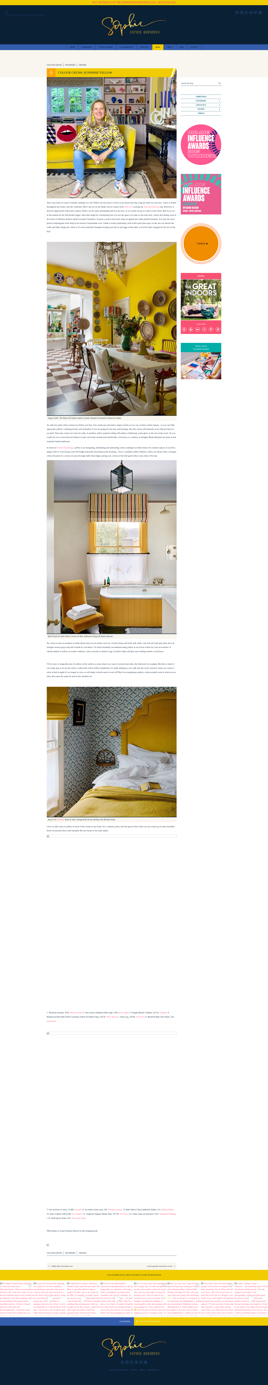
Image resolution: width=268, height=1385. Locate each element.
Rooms (201, 109)
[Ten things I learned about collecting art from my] (17, 1299)
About (142, 1370)
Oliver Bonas (111, 1017)
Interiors (70, 65)
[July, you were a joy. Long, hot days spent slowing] (184, 1299)
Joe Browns (51, 1021)
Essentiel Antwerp (152, 207)
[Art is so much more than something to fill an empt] (151, 1299)
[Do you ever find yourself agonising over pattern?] (50, 1299)
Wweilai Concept (115, 1210)
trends (82, 65)
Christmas (201, 97)
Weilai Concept (76, 1013)
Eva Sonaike (77, 1214)
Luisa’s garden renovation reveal (159, 1266)
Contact (134, 1370)
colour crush (54, 65)
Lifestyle (201, 105)
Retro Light (123, 1013)
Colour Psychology (65, 447)
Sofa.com (128, 207)
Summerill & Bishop (167, 1214)
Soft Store (140, 1017)
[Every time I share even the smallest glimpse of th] (217, 1299)
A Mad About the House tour (62, 1266)
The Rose (60, 820)
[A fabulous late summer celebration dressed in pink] (83, 1299)
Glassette (163, 1013)
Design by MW (153, 1370)
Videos (201, 113)
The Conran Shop (79, 1218)
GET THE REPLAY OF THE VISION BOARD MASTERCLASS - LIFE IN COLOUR (134, 2)
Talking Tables (167, 1210)
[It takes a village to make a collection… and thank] (251, 1299)
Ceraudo (78, 1210)
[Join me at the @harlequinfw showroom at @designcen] (117, 1299)
